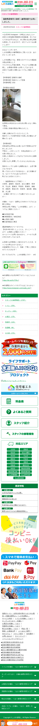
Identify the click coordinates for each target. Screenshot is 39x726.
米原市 (13, 468)
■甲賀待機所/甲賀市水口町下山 (12, 655)
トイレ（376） (10, 306)
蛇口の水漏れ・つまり (10, 629)
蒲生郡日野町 (25, 468)
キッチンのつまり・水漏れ (12, 621)
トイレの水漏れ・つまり (24, 618)
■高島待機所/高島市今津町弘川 (12, 657)
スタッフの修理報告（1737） (15, 300)
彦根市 (26, 449)
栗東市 (13, 459)
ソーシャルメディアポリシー (12, 639)
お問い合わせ (7, 636)
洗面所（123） (10, 322)
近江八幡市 (26, 452)
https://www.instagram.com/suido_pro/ (16, 288)
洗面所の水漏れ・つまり (11, 626)
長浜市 (13, 452)
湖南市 (26, 462)
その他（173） (10, 333)
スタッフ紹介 (18, 634)
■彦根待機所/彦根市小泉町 (10, 645)
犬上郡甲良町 (25, 475)
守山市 (26, 456)
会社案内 (29, 634)
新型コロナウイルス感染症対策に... (15, 511)
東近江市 (26, 465)
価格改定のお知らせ (9, 499)
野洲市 (13, 462)
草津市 (13, 456)
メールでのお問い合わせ (23, 6)
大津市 (13, 449)
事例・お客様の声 (8, 631)
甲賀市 (26, 459)
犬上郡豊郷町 (12, 475)
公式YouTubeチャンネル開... (12, 493)
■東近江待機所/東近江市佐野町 (12, 660)
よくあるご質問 (24, 631)
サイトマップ (20, 636)
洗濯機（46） (10, 327)
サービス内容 (7, 618)
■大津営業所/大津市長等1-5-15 (12, 642)
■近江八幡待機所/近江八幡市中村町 (14, 650)
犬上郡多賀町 (19, 478)
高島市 (13, 465)
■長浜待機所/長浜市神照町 (10, 647)
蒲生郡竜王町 (12, 471)
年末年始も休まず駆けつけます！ (14, 505)
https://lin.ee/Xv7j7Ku (10, 280)
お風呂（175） (10, 317)
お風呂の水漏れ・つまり (11, 623)
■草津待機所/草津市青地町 (10, 652)
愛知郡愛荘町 (25, 471)
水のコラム (6, 634)
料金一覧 (25, 629)
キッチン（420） (11, 311)
